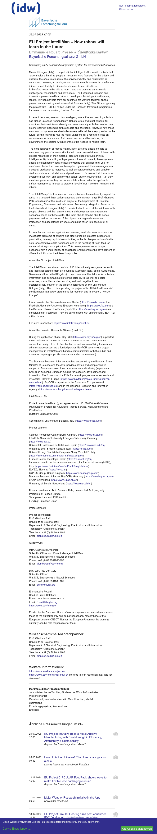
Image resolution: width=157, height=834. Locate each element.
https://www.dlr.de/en (92, 302)
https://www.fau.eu (97, 305)
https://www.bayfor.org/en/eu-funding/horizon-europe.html (69, 380)
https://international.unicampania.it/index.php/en (56, 455)
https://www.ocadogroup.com (82, 473)
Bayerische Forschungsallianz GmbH (57, 56)
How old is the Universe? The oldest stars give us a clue (75, 759)
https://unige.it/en (82, 448)
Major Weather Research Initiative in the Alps (72, 797)
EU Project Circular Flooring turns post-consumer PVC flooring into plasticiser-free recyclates (75, 815)
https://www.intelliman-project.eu (71, 323)
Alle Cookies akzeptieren (137, 828)
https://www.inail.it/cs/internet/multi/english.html (61, 466)
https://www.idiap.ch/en (64, 480)
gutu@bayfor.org (46, 584)
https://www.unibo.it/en (88, 420)
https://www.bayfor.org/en (92, 309)
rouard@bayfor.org (47, 602)
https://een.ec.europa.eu (43, 386)
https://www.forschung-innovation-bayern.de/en (65, 389)
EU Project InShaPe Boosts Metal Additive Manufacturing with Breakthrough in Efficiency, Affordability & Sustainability (73, 737)
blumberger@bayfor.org (50, 563)
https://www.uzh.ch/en (79, 483)
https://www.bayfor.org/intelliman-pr (48, 674)
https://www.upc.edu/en (92, 445)
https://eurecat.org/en (80, 459)
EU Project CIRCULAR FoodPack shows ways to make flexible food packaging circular (75, 779)
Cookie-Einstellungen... (17, 828)
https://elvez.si (58, 469)
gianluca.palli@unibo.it (49, 535)
